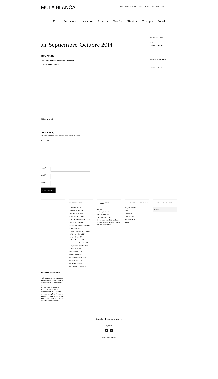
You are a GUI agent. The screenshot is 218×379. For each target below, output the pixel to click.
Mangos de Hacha (130, 208)
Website (43, 182)
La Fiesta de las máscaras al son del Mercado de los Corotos (108, 223)
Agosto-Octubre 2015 (77, 234)
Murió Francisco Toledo (104, 217)
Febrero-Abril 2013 (76, 263)
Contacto (164, 6)
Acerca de (153, 43)
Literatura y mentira (103, 214)
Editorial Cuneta (130, 216)
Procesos (103, 21)
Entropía (147, 21)
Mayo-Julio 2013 (75, 260)
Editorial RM (129, 213)
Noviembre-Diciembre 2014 (79, 243)
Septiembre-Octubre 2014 (78, 246)
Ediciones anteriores (156, 46)
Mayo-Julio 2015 (75, 237)
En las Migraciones (103, 212)
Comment (45, 141)
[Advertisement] (163, 114)
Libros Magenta (130, 219)
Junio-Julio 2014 (75, 249)
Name (43, 168)
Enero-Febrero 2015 (76, 240)
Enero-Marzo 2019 (76, 211)
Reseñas (117, 21)
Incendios (87, 21)
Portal (161, 21)
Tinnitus (132, 21)
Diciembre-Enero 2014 (77, 257)
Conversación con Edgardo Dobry (108, 220)
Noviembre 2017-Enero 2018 (79, 219)
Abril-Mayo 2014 (75, 251)
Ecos (55, 21)
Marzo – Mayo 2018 (76, 216)
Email (43, 175)
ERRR (126, 211)
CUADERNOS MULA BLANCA (134, 6)
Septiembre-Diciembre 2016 (79, 225)
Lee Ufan (127, 222)
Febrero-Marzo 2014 (76, 254)
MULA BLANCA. (111, 337)
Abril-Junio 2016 (75, 228)
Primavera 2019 (75, 208)
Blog (121, 6)
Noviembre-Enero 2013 (77, 266)
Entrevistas (70, 21)
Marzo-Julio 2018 (76, 213)
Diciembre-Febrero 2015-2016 (79, 231)
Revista (147, 6)
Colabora (155, 6)
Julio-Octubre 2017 (76, 222)
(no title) (100, 209)
